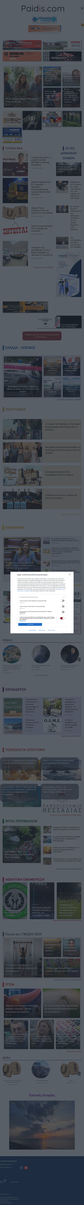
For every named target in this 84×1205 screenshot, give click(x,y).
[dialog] (42, 602)
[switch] (62, 601)
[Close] (70, 574)
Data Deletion (32, 630)
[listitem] (42, 597)
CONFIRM (30, 624)
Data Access (42, 630)
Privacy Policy (51, 630)
